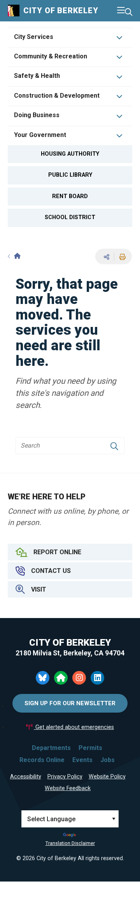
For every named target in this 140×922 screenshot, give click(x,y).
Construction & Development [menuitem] (57, 95)
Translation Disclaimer (70, 843)
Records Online (42, 760)
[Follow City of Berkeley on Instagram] (79, 678)
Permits (90, 748)
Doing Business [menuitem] (37, 115)
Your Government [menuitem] (40, 135)
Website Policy (107, 776)
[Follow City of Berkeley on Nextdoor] (61, 678)
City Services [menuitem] (33, 36)
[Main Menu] (121, 10)
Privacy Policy (64, 776)
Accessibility (25, 776)
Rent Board (70, 196)
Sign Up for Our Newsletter (70, 703)
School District (70, 217)
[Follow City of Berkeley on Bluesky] (42, 678)
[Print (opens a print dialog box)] (121, 256)
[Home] (14, 256)
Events (82, 760)
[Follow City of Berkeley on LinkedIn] (97, 678)
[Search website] (128, 12)
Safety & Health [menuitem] (37, 75)
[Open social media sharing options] (105, 256)
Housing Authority (70, 154)
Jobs (107, 760)
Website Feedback (68, 788)
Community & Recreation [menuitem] (50, 56)
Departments (51, 748)
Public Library (70, 175)
